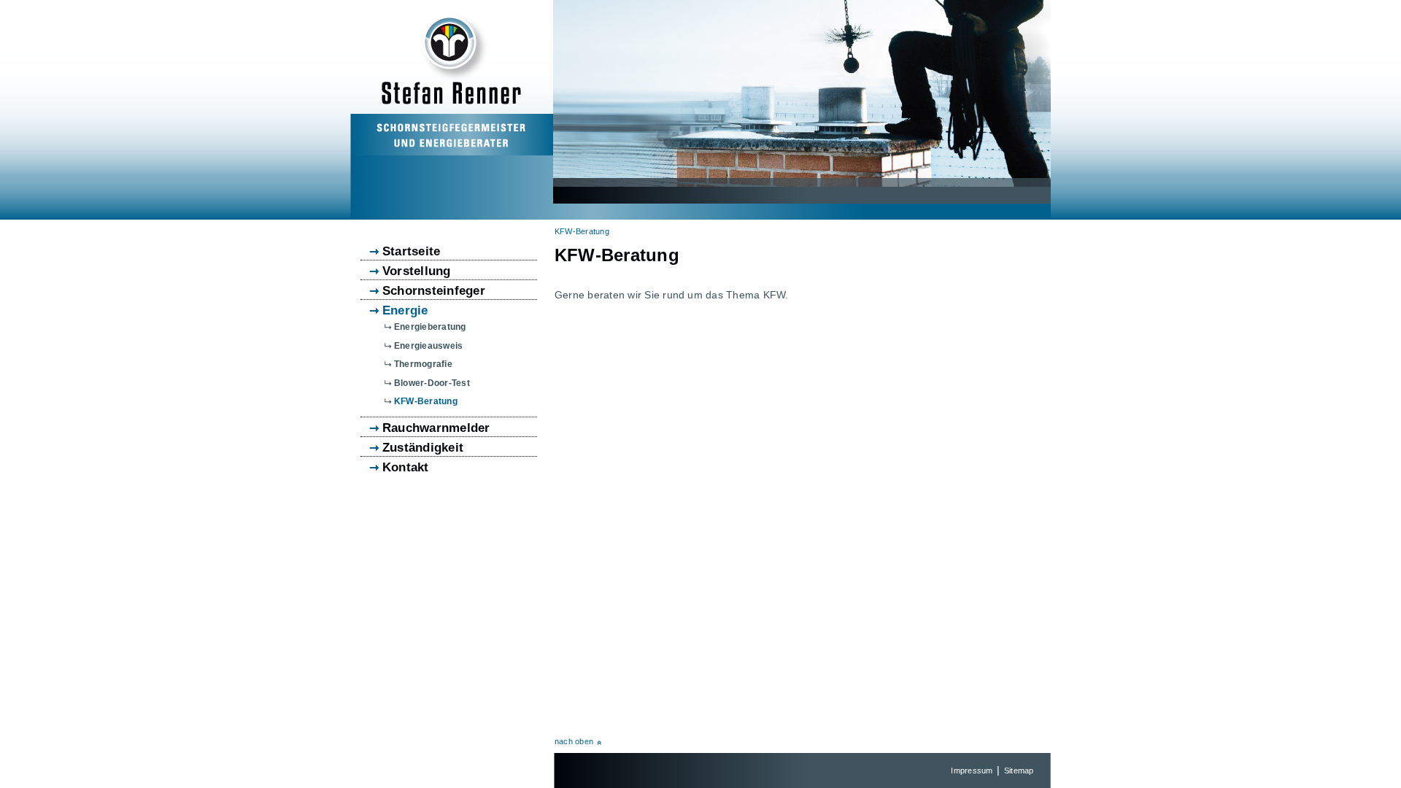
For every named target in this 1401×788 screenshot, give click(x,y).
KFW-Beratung (582, 231)
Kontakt (405, 468)
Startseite (411, 252)
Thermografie (423, 364)
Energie (405, 311)
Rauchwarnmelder (436, 428)
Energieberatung (430, 327)
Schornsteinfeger (433, 291)
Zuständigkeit (422, 448)
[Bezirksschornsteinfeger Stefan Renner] (451, 144)
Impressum (971, 770)
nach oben (574, 741)
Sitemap (1019, 770)
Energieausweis (428, 346)
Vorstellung (416, 271)
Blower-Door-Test (432, 383)
